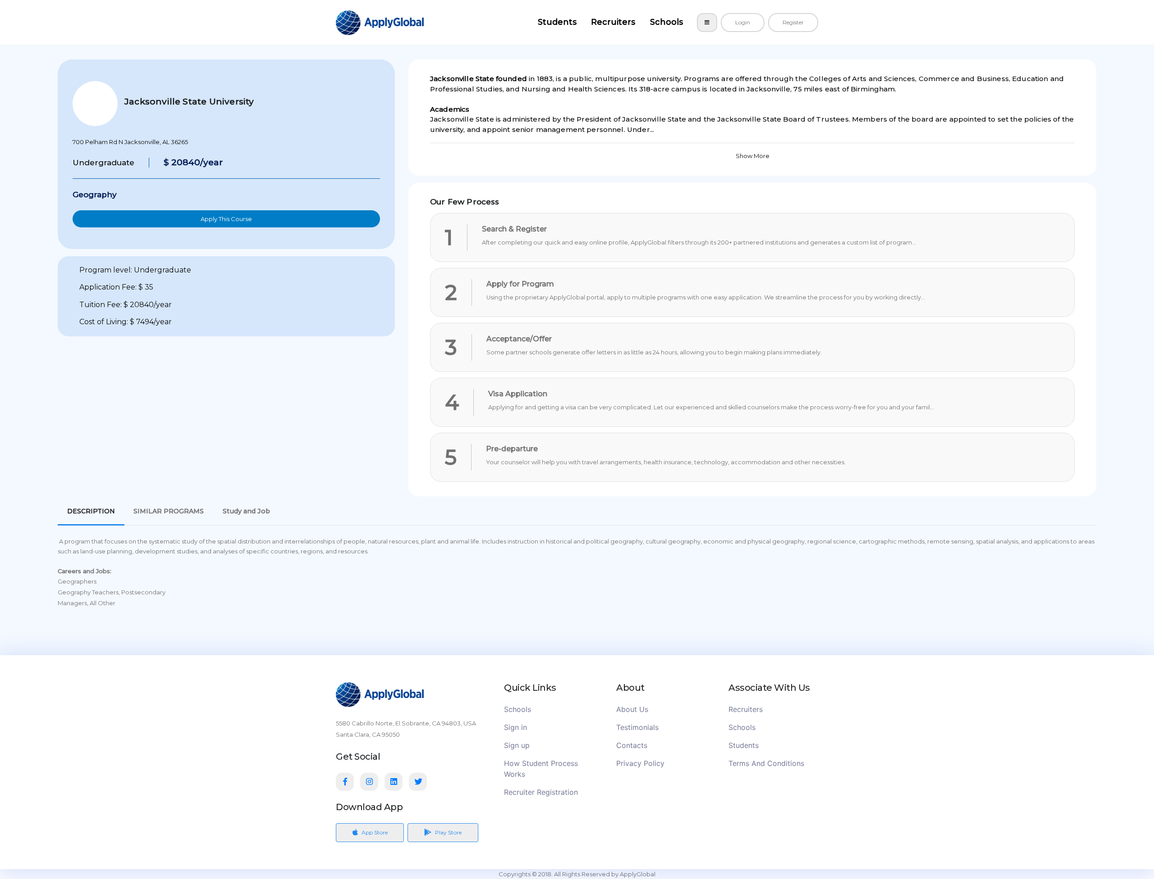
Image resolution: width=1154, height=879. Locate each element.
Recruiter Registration (541, 792)
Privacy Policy (640, 763)
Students (557, 22)
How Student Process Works (541, 769)
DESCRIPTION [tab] (91, 511)
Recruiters (613, 22)
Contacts (631, 745)
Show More (752, 155)
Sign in (515, 727)
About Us (632, 709)
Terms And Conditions (766, 763)
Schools (666, 22)
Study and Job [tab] (246, 511)
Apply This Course (226, 218)
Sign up (517, 745)
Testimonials (637, 727)
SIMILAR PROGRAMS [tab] (168, 511)
